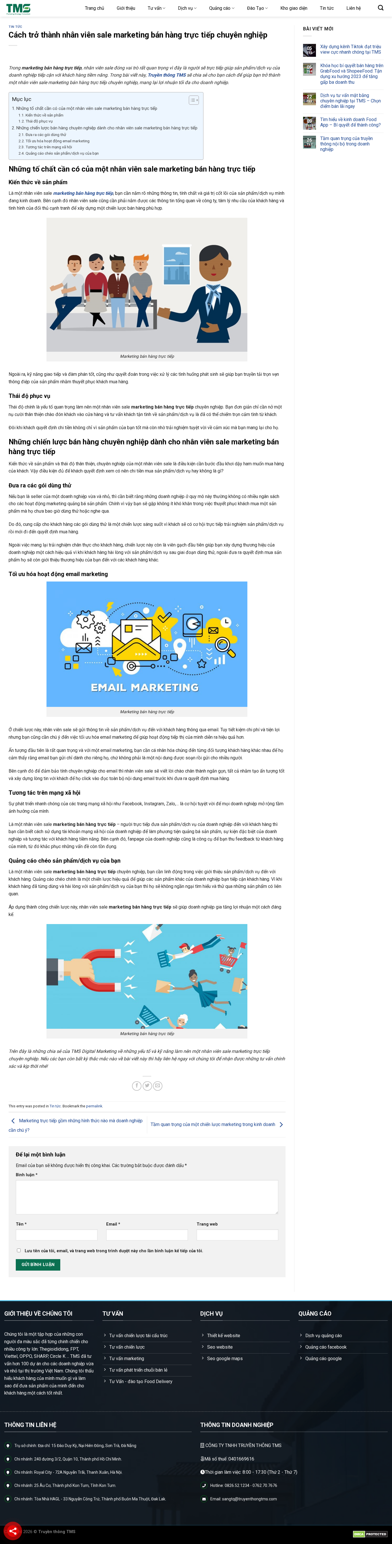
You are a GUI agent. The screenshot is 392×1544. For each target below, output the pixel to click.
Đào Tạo (255, 8)
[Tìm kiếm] (381, 7)
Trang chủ (94, 8)
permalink (94, 1106)
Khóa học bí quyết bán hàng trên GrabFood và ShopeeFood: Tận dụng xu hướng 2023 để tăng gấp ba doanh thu (351, 74)
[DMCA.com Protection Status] (370, 1534)
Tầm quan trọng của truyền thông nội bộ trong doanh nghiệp (346, 144)
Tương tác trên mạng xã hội (49, 147)
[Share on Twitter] (147, 1086)
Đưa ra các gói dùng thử (46, 134)
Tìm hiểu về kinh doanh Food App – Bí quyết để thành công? (350, 122)
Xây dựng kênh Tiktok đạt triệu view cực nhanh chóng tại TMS (350, 49)
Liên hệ (353, 8)
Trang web (207, 1224)
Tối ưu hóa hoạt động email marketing (58, 141)
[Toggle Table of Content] (191, 100)
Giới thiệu (126, 8)
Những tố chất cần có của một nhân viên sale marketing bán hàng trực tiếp (86, 108)
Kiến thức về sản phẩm (44, 115)
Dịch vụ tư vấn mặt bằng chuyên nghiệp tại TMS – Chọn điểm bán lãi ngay (350, 101)
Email (113, 1224)
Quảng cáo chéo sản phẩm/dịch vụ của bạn (62, 153)
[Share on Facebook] (136, 1086)
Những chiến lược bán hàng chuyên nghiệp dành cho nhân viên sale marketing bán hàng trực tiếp (106, 128)
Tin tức (327, 8)
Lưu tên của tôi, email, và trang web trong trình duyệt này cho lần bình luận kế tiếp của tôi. (114, 1251)
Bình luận (27, 1174)
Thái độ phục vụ (40, 121)
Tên (21, 1224)
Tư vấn (155, 8)
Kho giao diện (293, 8)
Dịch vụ (185, 8)
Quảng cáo (219, 8)
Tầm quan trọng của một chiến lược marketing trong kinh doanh (213, 1124)
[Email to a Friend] (157, 1086)
